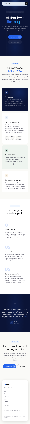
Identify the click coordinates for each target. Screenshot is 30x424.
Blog (5, 394)
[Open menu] (26, 3)
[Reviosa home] (7, 3)
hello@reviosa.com (9, 408)
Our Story (6, 396)
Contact (6, 401)
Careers (6, 399)
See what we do (15, 42)
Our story (22, 366)
